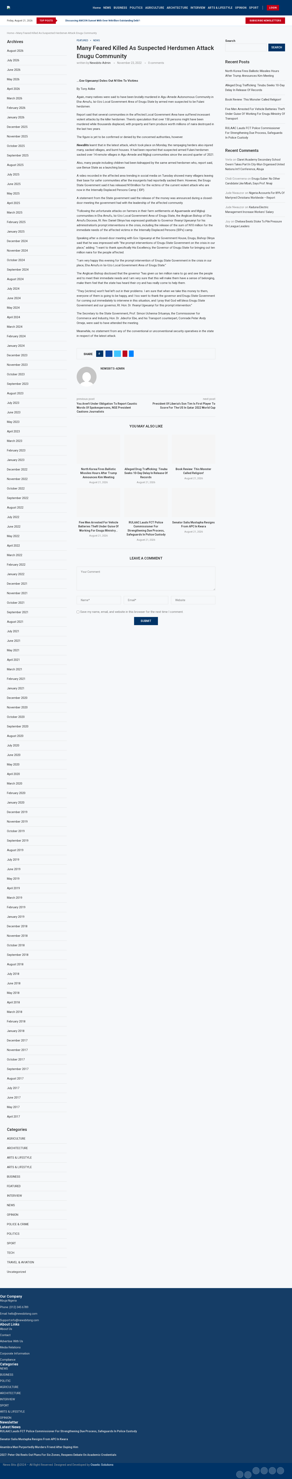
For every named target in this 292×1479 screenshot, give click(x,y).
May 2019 (13, 878)
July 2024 (13, 288)
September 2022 (17, 498)
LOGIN (273, 7)
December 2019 (17, 812)
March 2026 (14, 98)
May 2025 (13, 193)
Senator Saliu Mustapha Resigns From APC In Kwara (34, 1439)
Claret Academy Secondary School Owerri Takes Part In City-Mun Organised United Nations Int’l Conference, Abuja (255, 164)
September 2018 (17, 955)
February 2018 (16, 1021)
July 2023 (13, 403)
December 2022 (17, 469)
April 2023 (13, 431)
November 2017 (17, 1050)
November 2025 (17, 136)
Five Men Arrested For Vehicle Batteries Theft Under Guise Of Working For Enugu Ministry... (98, 526)
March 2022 (14, 555)
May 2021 (13, 650)
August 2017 (15, 1078)
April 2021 (13, 660)
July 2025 (13, 174)
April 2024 (13, 317)
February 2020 (16, 793)
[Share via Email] (131, 354)
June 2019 (13, 869)
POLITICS (136, 7)
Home (97, 7)
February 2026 (16, 108)
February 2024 (16, 336)
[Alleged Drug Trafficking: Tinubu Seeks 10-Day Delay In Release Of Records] (146, 449)
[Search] (283, 7)
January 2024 (15, 346)
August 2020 (15, 736)
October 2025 (16, 146)
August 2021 (15, 622)
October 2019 (16, 831)
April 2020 (13, 774)
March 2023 (14, 441)
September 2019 (17, 840)
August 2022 (15, 507)
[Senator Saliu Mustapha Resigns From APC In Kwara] (193, 502)
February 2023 (16, 450)
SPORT (254, 7)
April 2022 (13, 545)
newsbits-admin (100, 62)
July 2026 (13, 60)
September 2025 (17, 155)
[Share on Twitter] (117, 354)
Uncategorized (16, 1272)
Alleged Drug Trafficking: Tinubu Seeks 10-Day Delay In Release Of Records (146, 473)
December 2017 (17, 1040)
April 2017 (13, 1116)
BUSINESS (120, 7)
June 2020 (13, 755)
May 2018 (13, 993)
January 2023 (15, 460)
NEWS (107, 7)
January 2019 (15, 917)
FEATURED (14, 1186)
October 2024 (16, 260)
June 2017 (13, 1097)
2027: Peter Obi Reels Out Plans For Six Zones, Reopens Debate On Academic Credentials (58, 1454)
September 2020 (17, 726)
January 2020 (15, 802)
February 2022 (16, 564)
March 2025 (14, 212)
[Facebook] (235, 20)
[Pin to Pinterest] (125, 354)
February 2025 (16, 222)
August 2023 (15, 393)
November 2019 (17, 821)
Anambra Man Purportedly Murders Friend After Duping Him (39, 1447)
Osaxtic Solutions (102, 1465)
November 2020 (17, 707)
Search (230, 41)
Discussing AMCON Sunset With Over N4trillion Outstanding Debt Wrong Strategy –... (113, 20)
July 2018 (13, 974)
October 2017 (16, 1059)
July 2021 (13, 631)
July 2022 (13, 517)
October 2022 (16, 488)
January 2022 (15, 574)
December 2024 (17, 241)
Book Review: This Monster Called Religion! (253, 99)
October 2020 (16, 717)
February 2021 (16, 679)
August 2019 (15, 850)
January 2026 (15, 117)
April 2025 (13, 203)
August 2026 (15, 51)
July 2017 (13, 1088)
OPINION (241, 7)
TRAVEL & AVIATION (20, 1262)
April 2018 (13, 1002)
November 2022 (17, 479)
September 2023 (17, 384)
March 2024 (14, 327)
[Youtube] (243, 20)
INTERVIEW (197, 7)
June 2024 (13, 298)
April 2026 (13, 89)
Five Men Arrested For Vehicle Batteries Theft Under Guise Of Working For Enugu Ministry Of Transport (255, 113)
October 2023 (16, 374)
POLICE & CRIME (18, 1224)
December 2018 (17, 926)
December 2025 (17, 127)
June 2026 (13, 70)
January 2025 (15, 231)
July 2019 (13, 859)
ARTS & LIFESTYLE (220, 7)
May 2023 (13, 422)
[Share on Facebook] (108, 354)
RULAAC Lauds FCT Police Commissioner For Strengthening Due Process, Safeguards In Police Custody (253, 132)
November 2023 (17, 365)
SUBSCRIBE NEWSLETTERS (265, 20)
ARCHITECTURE (177, 7)
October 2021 (16, 602)
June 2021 (13, 641)
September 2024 (17, 269)
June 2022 (13, 526)
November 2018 (17, 936)
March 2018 (14, 1012)
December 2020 (17, 698)
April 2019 (13, 888)
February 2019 (16, 907)
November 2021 (17, 593)
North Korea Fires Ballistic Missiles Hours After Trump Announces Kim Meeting (98, 473)
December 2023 (17, 355)
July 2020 (13, 745)
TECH (10, 1253)
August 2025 (15, 165)
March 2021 (14, 669)
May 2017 (13, 1107)
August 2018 (15, 964)
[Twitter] (240, 20)
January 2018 (15, 1031)
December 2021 (17, 583)
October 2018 (16, 945)
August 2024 (15, 279)
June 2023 (13, 412)
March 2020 (14, 783)
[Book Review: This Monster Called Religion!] (193, 449)
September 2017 (17, 1069)
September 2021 (17, 612)
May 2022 (13, 536)
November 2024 (17, 250)
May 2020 (13, 764)
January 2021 (15, 688)
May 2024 (13, 307)
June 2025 (13, 184)
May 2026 (13, 79)
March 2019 (14, 897)
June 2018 (13, 983)
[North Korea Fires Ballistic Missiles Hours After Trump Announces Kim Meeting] (98, 449)
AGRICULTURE (154, 7)
